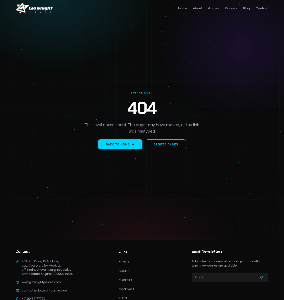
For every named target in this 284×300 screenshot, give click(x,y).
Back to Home (117, 144)
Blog (246, 8)
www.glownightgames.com (41, 282)
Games (213, 8)
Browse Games (165, 144)
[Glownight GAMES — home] (34, 8)
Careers (231, 8)
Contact (262, 8)
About (197, 8)
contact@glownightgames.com (45, 290)
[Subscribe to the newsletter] (261, 277)
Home (182, 8)
